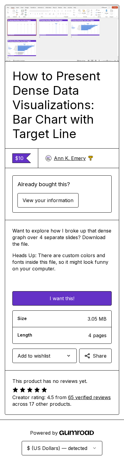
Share (100, 356)
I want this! (62, 298)
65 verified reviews (89, 397)
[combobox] (44, 356)
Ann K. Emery (73, 158)
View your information (48, 200)
